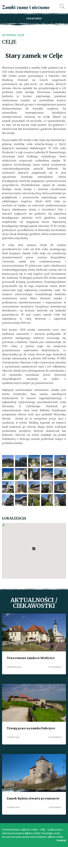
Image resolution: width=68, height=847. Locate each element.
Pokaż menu (34, 18)
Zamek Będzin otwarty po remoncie (34, 773)
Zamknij (61, 840)
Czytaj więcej (54, 667)
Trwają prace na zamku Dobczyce (34, 703)
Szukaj (62, 6)
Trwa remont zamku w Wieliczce (34, 632)
